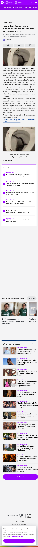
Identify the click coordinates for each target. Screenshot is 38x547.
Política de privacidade (19, 524)
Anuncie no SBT (19, 521)
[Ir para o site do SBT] (29, 516)
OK (19, 541)
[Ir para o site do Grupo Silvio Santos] (16, 516)
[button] (14, 314)
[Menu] (36, 2)
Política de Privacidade (15, 536)
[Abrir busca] (32, 2)
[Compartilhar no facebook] (19, 45)
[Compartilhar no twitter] (30, 45)
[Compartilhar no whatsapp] (8, 45)
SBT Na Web (7, 23)
